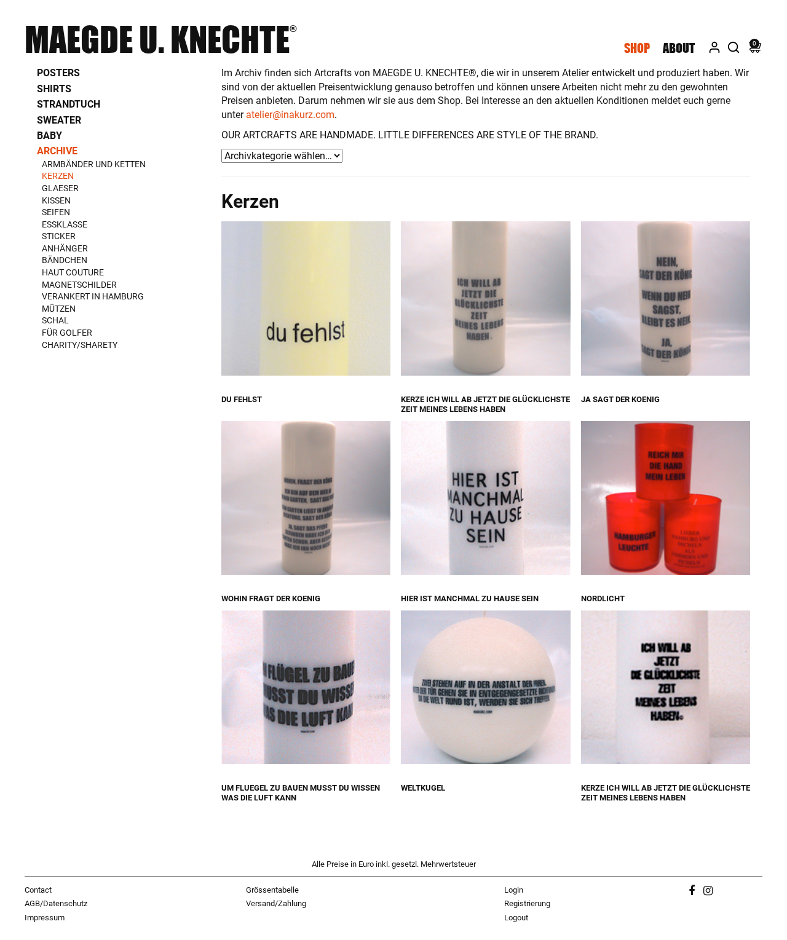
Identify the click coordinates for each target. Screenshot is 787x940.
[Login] (714, 45)
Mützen (59, 309)
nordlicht (603, 598)
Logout (516, 917)
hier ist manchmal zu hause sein (470, 598)
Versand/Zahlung (276, 903)
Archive (57, 151)
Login (513, 890)
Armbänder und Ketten (94, 164)
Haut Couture (73, 272)
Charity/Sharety (79, 345)
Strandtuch (68, 104)
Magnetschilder (79, 285)
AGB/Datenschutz (56, 903)
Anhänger (65, 248)
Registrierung (527, 903)
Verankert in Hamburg (93, 296)
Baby (49, 135)
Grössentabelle (272, 890)
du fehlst (241, 399)
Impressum (45, 917)
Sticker (59, 236)
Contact (38, 890)
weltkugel (423, 787)
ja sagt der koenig (620, 399)
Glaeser (60, 188)
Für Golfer (67, 333)
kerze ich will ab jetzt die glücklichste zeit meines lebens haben (485, 404)
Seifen (56, 212)
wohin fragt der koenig (270, 598)
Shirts (54, 89)
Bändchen (64, 260)
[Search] (733, 45)
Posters (58, 73)
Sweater (59, 120)
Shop (637, 48)
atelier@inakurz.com (290, 114)
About (679, 48)
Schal (55, 320)
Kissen (56, 200)
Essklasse (64, 224)
